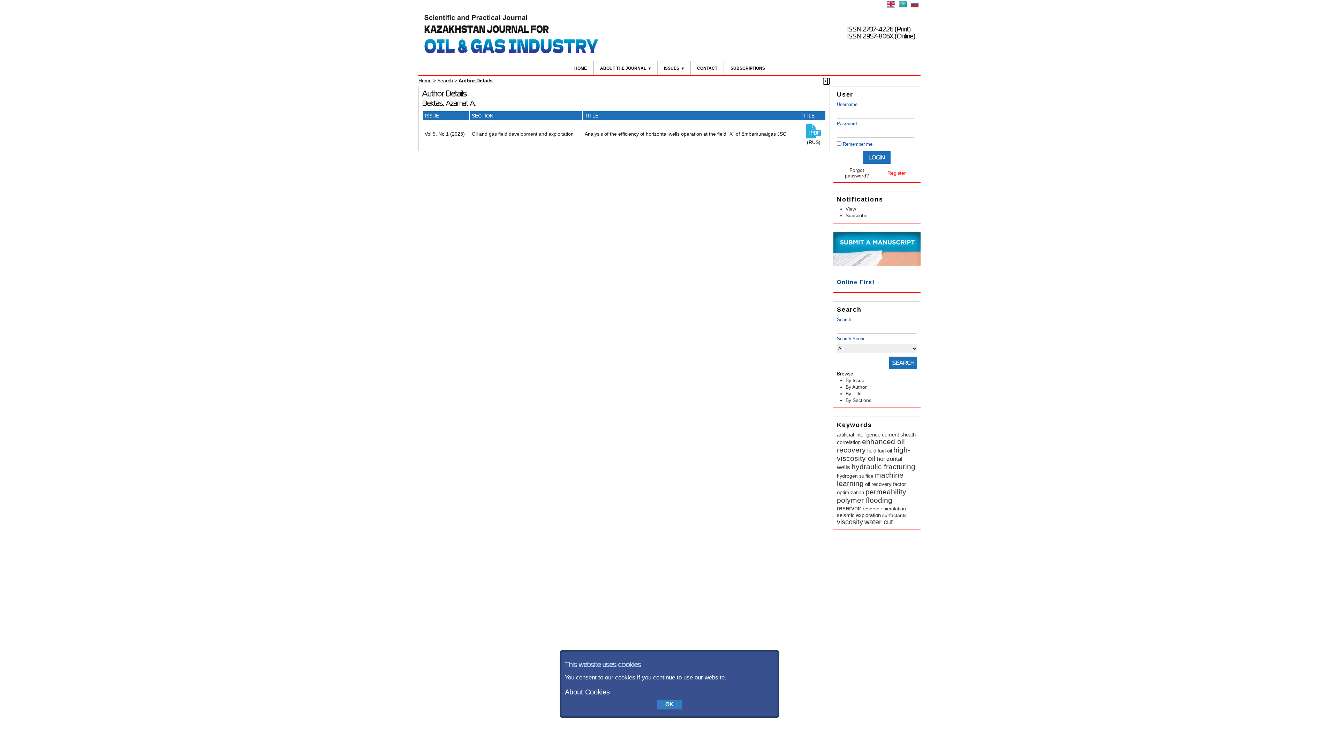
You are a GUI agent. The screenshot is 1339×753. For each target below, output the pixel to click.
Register (896, 173)
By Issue (855, 380)
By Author (856, 387)
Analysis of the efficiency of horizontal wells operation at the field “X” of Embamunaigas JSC (685, 134)
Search (844, 319)
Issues (671, 68)
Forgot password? (857, 172)
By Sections (858, 400)
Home (580, 68)
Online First (856, 282)
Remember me (857, 144)
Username (847, 104)
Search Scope (851, 338)
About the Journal (623, 68)
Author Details (476, 80)
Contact (707, 68)
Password (847, 123)
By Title (854, 393)
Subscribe (857, 215)
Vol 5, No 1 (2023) (445, 134)
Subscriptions (748, 68)
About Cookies (587, 692)
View (851, 209)
